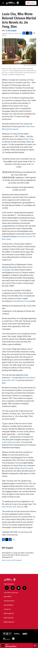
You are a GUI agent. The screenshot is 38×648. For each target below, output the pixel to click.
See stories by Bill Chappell (12, 560)
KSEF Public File (8, 618)
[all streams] (35, 645)
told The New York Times (11, 507)
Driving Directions (9, 601)
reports (26, 468)
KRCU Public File (9, 613)
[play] (3, 646)
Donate (31, 3)
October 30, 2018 (19, 190)
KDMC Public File (9, 622)
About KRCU (7, 596)
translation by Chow (21, 301)
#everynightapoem (28, 180)
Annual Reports (8, 605)
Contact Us (7, 609)
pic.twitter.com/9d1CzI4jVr (19, 183)
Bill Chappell (12, 31)
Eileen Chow (29, 139)
